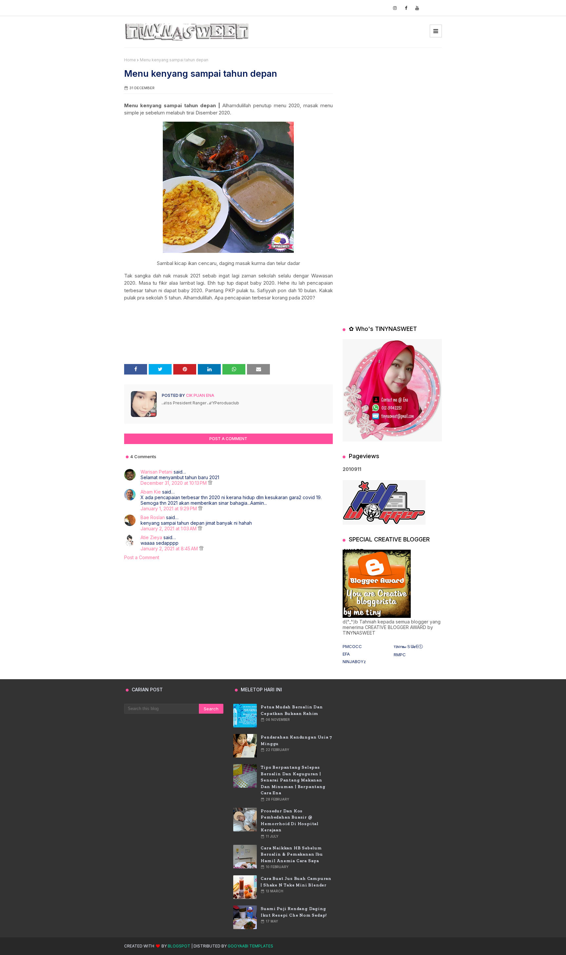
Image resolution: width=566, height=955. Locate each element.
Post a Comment (141, 557)
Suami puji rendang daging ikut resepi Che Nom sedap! (294, 912)
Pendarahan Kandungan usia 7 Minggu (296, 740)
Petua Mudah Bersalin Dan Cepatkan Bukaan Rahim (292, 710)
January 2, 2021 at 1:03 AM (169, 528)
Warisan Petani (156, 472)
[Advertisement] (392, 98)
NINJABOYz (354, 661)
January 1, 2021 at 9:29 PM (169, 508)
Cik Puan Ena (199, 395)
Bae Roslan (153, 517)
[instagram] (394, 8)
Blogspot (179, 946)
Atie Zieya (151, 537)
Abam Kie (151, 492)
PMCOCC (352, 646)
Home (130, 59)
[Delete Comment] (210, 483)
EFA (346, 654)
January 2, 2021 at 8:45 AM (170, 548)
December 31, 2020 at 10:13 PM (174, 483)
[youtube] (417, 8)
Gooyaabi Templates (250, 946)
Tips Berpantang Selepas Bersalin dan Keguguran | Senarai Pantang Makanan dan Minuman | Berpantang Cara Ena (293, 780)
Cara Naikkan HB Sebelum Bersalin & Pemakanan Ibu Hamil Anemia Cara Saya (292, 854)
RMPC (400, 654)
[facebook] (406, 8)
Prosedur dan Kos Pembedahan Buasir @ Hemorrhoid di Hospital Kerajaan (290, 820)
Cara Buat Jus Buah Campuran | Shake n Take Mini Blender (296, 881)
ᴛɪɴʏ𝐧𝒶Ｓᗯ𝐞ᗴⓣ (408, 646)
